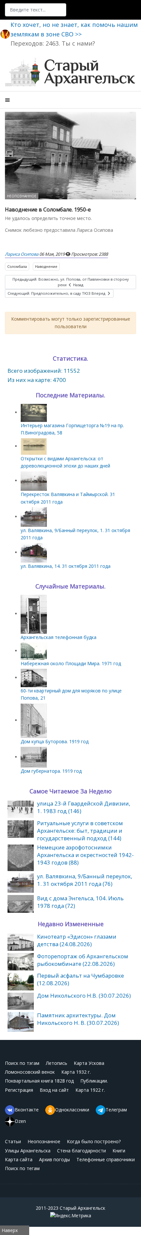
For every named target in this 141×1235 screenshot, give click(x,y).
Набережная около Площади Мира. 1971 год (71, 663)
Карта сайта (18, 1159)
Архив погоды (54, 1159)
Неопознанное (21, 196)
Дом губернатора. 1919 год (51, 771)
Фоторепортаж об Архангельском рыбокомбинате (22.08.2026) (82, 959)
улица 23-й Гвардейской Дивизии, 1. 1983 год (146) (83, 807)
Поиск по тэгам (22, 1063)
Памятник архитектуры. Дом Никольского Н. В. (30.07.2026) (78, 1018)
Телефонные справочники (105, 1159)
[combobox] (35, 9)
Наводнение (46, 266)
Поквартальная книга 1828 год (39, 1081)
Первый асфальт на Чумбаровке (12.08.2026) (80, 979)
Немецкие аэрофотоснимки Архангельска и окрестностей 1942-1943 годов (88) (85, 855)
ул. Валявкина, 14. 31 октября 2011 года (66, 566)
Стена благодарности (81, 1150)
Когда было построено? (94, 1141)
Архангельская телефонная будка (58, 637)
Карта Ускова (89, 1063)
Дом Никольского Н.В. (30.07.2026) (84, 995)
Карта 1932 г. (76, 1072)
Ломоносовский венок (30, 1072)
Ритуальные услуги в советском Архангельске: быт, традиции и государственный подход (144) (80, 830)
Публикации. (94, 1081)
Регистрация (19, 1090)
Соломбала (17, 266)
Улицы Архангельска (27, 1150)
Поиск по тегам (22, 1168)
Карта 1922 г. (90, 1090)
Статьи (13, 1141)
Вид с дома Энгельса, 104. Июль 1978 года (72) (80, 901)
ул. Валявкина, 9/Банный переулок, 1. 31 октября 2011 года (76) (84, 879)
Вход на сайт (54, 1090)
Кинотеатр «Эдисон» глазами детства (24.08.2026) (76, 940)
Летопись (56, 1063)
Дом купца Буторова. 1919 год (55, 741)
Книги (118, 1150)
